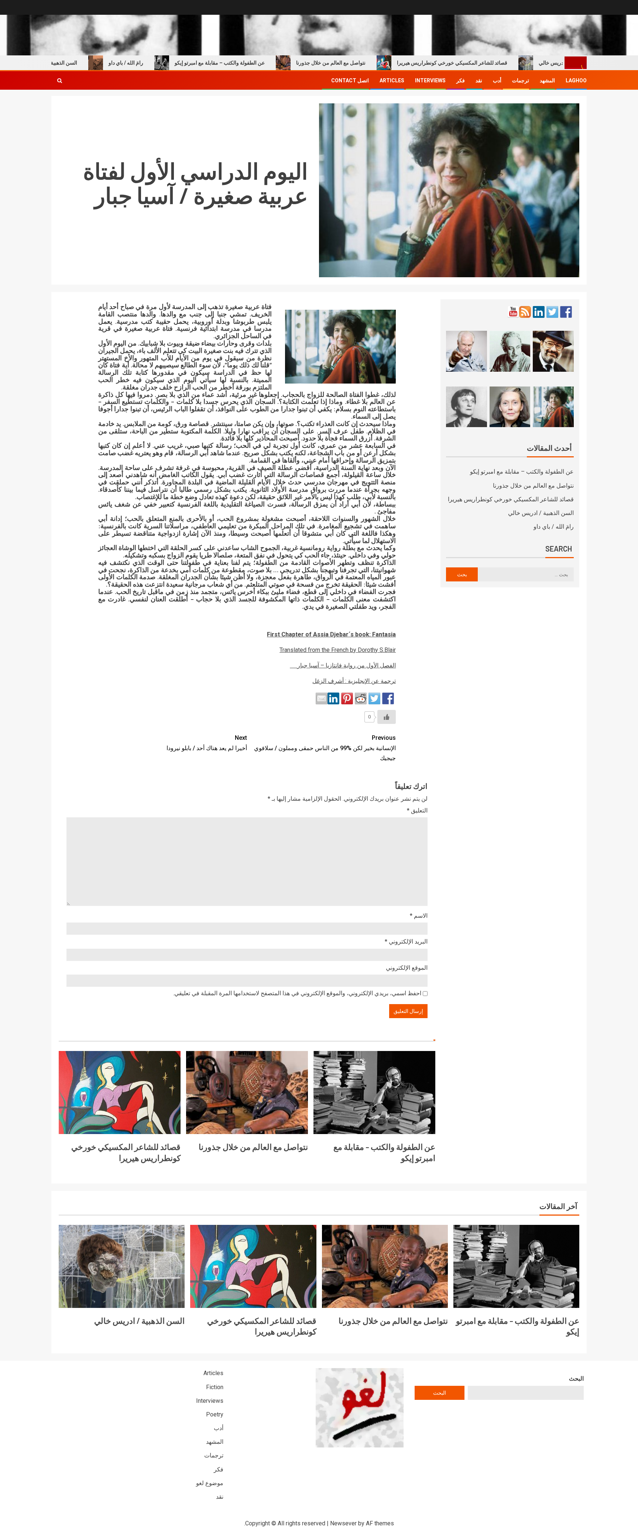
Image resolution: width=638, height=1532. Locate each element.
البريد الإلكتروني (406, 941)
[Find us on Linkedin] (539, 312)
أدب (497, 80)
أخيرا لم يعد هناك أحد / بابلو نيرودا (207, 742)
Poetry (214, 1414)
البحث (576, 1378)
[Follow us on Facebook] (566, 312)
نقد (479, 80)
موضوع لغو (209, 1483)
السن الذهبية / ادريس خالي (82, 63)
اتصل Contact (350, 80)
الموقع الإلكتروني (407, 967)
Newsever (343, 1523)
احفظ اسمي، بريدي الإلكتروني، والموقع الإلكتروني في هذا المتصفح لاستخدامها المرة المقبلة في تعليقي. (297, 993)
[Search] (59, 80)
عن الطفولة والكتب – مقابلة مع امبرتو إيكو (253, 63)
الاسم (419, 915)
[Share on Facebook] (388, 698)
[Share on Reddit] (361, 698)
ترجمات (520, 80)
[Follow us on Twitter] (552, 312)
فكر (460, 80)
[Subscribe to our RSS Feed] (525, 312)
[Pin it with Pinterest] (347, 698)
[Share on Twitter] (374, 698)
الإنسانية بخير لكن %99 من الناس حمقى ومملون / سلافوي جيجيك (325, 747)
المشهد (547, 80)
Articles (392, 80)
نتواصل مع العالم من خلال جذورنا (364, 63)
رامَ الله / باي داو (159, 63)
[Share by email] (321, 698)
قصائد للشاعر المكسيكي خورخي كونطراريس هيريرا (485, 63)
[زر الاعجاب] (386, 717)
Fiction (214, 1387)
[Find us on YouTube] (513, 312)
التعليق (417, 810)
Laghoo (576, 80)
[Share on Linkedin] (333, 698)
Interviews (430, 80)
